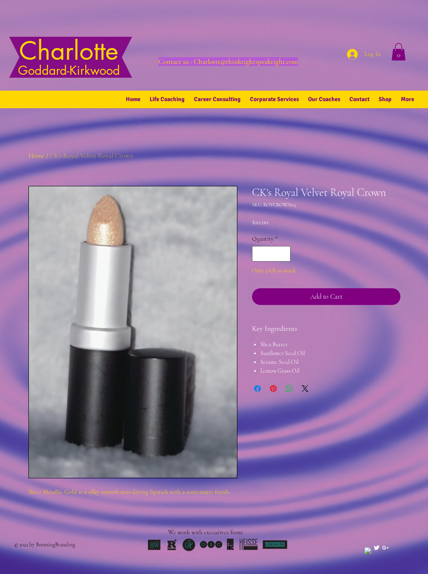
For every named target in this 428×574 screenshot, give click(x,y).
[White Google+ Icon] (385, 547)
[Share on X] (305, 389)
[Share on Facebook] (257, 389)
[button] (398, 52)
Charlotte (69, 56)
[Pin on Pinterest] (273, 389)
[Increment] (284, 253)
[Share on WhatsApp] (289, 389)
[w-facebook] (367, 550)
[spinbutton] (271, 253)
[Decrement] (258, 253)
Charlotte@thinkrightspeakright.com (246, 61)
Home (36, 156)
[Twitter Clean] (376, 547)
